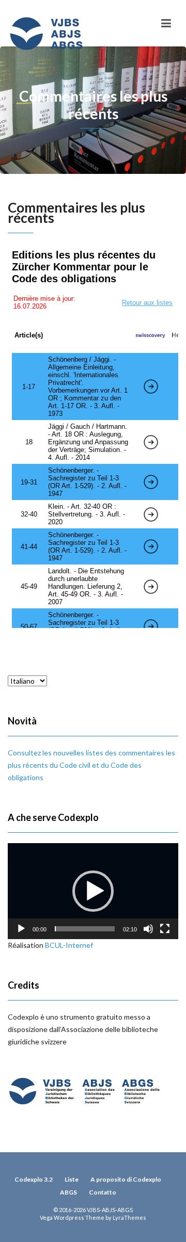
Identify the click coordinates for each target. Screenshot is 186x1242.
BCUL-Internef (69, 945)
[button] (93, 891)
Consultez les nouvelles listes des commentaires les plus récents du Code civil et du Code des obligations (91, 765)
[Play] (21, 929)
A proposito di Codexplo (125, 1179)
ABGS (68, 1192)
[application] (93, 891)
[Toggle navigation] (166, 23)
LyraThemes (129, 1217)
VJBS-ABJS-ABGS (110, 1209)
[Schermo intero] (165, 929)
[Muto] (148, 929)
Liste (72, 1179)
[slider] (85, 928)
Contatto (102, 1192)
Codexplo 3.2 (33, 1179)
